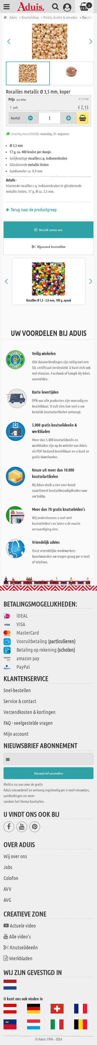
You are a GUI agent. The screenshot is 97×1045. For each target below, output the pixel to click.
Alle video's (20, 936)
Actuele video (23, 925)
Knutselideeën (24, 947)
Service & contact (20, 701)
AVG (7, 900)
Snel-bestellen (17, 690)
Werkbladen (20, 958)
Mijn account (16, 734)
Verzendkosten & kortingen (30, 712)
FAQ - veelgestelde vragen (28, 723)
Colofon (11, 878)
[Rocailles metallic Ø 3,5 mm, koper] (49, 41)
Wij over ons (15, 856)
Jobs (8, 867)
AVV (7, 889)
